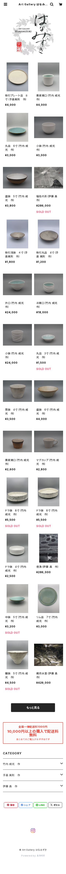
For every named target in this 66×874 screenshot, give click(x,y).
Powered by (29, 855)
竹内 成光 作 (11, 764)
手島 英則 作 (11, 775)
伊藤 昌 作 (10, 786)
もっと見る (33, 707)
